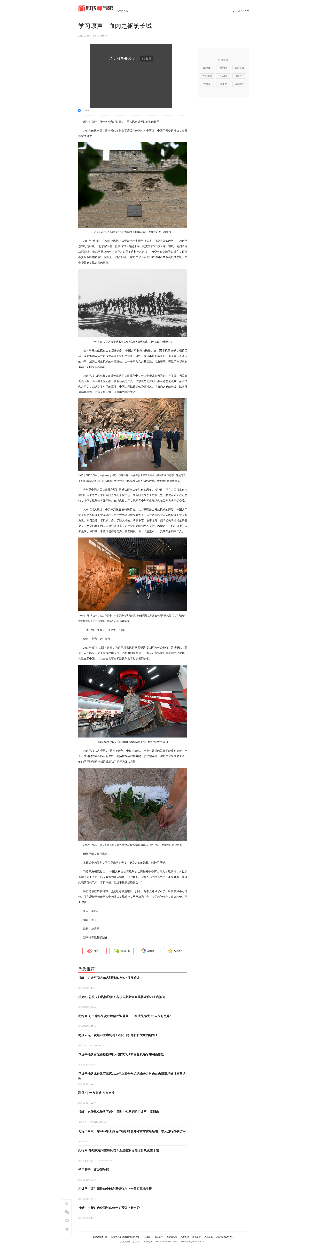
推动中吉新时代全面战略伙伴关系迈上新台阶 (109, 1208)
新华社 (104, 36)
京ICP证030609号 (224, 1236)
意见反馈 (196, 1236)
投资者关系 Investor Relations (125, 1236)
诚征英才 (159, 1236)
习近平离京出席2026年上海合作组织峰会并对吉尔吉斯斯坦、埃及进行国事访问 (132, 1131)
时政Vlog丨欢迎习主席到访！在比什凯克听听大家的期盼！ (118, 1035)
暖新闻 (223, 67)
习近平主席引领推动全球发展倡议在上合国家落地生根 (115, 1189)
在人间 (223, 76)
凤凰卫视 (208, 1236)
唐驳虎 (223, 84)
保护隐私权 (172, 1236)
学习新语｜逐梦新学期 (93, 1169)
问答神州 (239, 84)
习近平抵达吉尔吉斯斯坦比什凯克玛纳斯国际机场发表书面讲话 (121, 1054)
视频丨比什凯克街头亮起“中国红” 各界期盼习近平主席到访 (118, 1112)
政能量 (207, 67)
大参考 (207, 84)
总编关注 (239, 76)
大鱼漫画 (207, 76)
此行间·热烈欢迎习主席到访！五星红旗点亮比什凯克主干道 (118, 1150)
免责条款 (185, 1236)
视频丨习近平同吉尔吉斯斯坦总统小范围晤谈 (109, 978)
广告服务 (147, 1236)
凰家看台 (239, 67)
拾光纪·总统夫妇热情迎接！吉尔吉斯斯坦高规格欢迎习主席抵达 (121, 997)
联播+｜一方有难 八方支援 (96, 1092)
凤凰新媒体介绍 (100, 1236)
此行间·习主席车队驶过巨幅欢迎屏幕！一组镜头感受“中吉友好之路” (124, 1016)
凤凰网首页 (122, 11)
